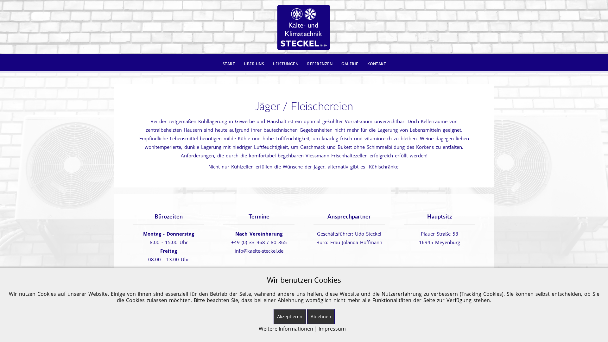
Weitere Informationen (286, 328)
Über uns (254, 63)
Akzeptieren (289, 317)
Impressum (332, 328)
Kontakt (376, 63)
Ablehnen (321, 317)
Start (229, 63)
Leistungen (285, 63)
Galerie (349, 63)
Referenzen (319, 63)
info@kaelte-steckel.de (259, 251)
